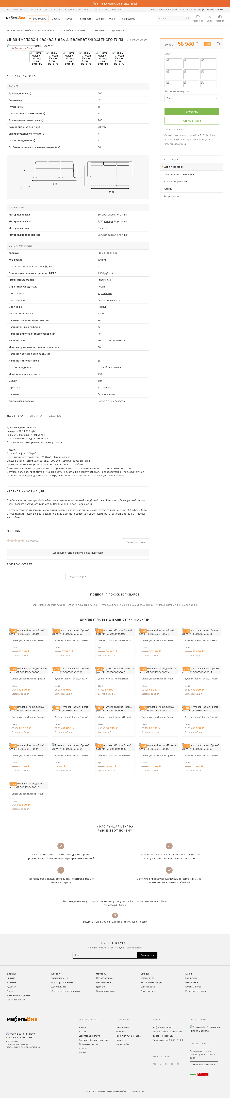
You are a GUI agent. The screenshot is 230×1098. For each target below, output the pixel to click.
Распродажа (128, 18)
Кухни (112, 18)
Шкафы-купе (147, 977)
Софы (10, 991)
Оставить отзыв (135, 542)
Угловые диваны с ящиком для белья (177, 604)
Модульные (191, 982)
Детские (100, 986)
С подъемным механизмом (65, 991)
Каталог (83, 1027)
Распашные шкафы (151, 982)
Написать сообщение (204, 1064)
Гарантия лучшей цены (128, 1035)
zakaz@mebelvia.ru (163, 1035)
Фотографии (171, 159)
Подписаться (147, 955)
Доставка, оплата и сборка (179, 173)
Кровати (70, 18)
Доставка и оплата (53, 9)
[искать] (188, 18)
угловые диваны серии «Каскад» (121, 619)
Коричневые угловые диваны (48, 604)
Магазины (121, 1031)
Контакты (117, 9)
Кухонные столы (194, 986)
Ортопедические (16, 999)
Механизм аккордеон (18, 995)
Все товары (39, 18)
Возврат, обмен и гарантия (93, 1039)
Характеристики (173, 166)
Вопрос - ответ (172, 196)
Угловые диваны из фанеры (83, 604)
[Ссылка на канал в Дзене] (172, 1064)
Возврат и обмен (73, 9)
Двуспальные (58, 986)
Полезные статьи (100, 9)
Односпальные (59, 977)
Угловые (11, 982)
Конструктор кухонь (196, 991)
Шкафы (100, 18)
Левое (169, 98)
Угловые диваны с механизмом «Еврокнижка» (127, 604)
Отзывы (168, 188)
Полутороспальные (62, 982)
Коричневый (105, 293)
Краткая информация (176, 181)
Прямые (11, 977)
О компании (35, 9)
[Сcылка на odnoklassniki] (160, 1064)
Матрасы (85, 18)
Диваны (56, 18)
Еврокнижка (104, 279)
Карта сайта (122, 1044)
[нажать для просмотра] (36, 56)
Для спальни (148, 991)
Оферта (83, 1048)
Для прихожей (148, 986)
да (99, 327)
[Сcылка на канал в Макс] (166, 1064)
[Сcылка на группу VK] (155, 1064)
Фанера (108, 221)
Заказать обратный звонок (163, 9)
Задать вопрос (78, 576)
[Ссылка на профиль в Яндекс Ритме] (177, 1064)
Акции (87, 9)
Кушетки (11, 986)
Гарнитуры (191, 977)
